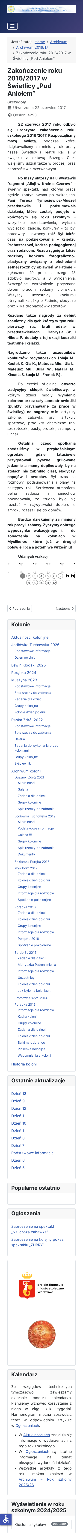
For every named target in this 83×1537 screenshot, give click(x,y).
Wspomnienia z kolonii (34, 1055)
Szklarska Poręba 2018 (32, 862)
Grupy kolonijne (26, 706)
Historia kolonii (24, 1064)
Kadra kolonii (27, 1016)
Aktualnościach (36, 1434)
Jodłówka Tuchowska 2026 (35, 644)
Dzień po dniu (25, 657)
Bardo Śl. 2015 (26, 952)
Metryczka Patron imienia (37, 964)
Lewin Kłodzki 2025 (28, 665)
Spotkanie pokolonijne (34, 900)
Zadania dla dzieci (28, 699)
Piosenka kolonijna (31, 1049)
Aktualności (26, 783)
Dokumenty (26, 854)
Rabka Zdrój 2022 (27, 719)
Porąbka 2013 (25, 1004)
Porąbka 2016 (25, 907)
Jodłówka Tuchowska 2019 (35, 816)
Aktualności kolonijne (29, 637)
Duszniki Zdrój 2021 (29, 777)
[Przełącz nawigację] (12, 26)
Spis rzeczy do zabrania (33, 693)
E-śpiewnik (23, 763)
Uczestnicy (26, 977)
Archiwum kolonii (26, 771)
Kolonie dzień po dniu (31, 712)
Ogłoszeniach (27, 1425)
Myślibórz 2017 (26, 868)
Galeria (20, 739)
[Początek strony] (75, 1528)
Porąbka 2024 (23, 672)
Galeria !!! (25, 835)
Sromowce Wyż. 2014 (31, 998)
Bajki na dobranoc (31, 1042)
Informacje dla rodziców (36, 893)
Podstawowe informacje (32, 651)
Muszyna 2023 (24, 680)
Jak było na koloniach (34, 990)
